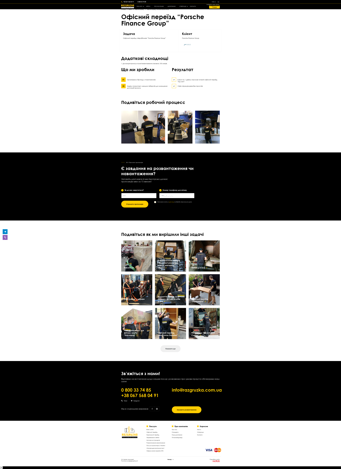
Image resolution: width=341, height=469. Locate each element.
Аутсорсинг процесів (153, 440)
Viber (125, 401)
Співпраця (182, 6)
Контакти (193, 6)
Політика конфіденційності (129, 461)
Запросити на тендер (214, 6)
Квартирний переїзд (153, 435)
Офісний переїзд (152, 432)
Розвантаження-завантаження (156, 443)
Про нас (174, 429)
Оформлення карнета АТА (155, 451)
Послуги (139, 6)
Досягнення (171, 6)
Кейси (148, 6)
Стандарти (175, 432)
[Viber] (5, 237)
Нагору (169, 459)
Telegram (136, 401)
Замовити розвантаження (186, 410)
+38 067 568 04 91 (128, 1)
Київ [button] (213, 1)
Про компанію (159, 6)
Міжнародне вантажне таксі (155, 448)
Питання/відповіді (177, 437)
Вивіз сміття (150, 429)
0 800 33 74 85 (142, 1)
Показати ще (170, 349)
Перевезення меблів (153, 437)
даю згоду (171, 202)
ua (218, 2)
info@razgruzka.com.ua (196, 390)
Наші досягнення (177, 435)
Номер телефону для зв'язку (173, 190)
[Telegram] (5, 231)
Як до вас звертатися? (133, 190)
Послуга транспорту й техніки (156, 445)
